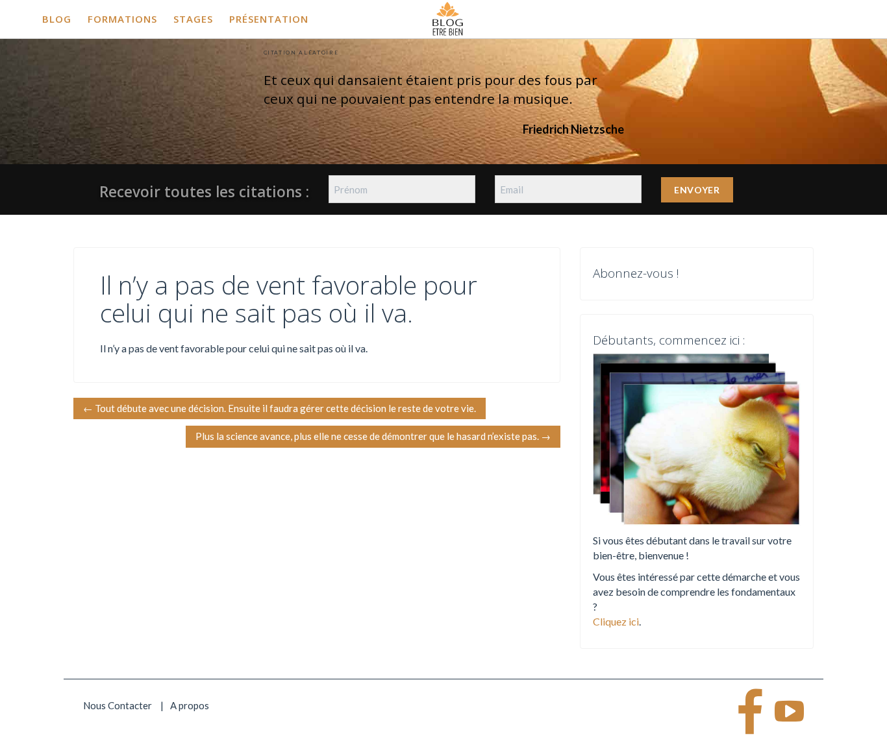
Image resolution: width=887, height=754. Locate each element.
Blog (56, 18)
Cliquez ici (616, 621)
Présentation (268, 18)
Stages (193, 18)
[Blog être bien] (447, 17)
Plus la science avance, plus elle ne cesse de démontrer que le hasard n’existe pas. (373, 436)
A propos (189, 705)
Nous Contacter (117, 705)
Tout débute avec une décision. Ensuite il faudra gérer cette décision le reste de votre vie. (279, 408)
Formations (122, 18)
